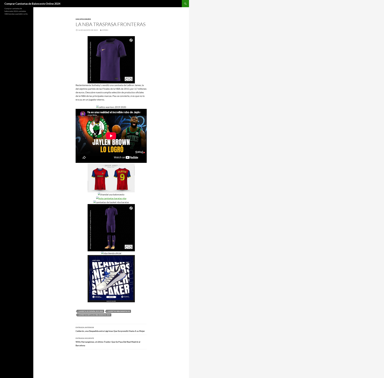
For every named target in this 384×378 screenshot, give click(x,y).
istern (105, 30)
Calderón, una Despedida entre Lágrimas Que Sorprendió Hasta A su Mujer (110, 329)
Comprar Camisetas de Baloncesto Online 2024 (32, 3)
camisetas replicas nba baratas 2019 (94, 315)
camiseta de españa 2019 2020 (90, 311)
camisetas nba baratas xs (118, 311)
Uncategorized (83, 19)
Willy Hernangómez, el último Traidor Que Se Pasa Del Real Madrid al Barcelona (108, 342)
